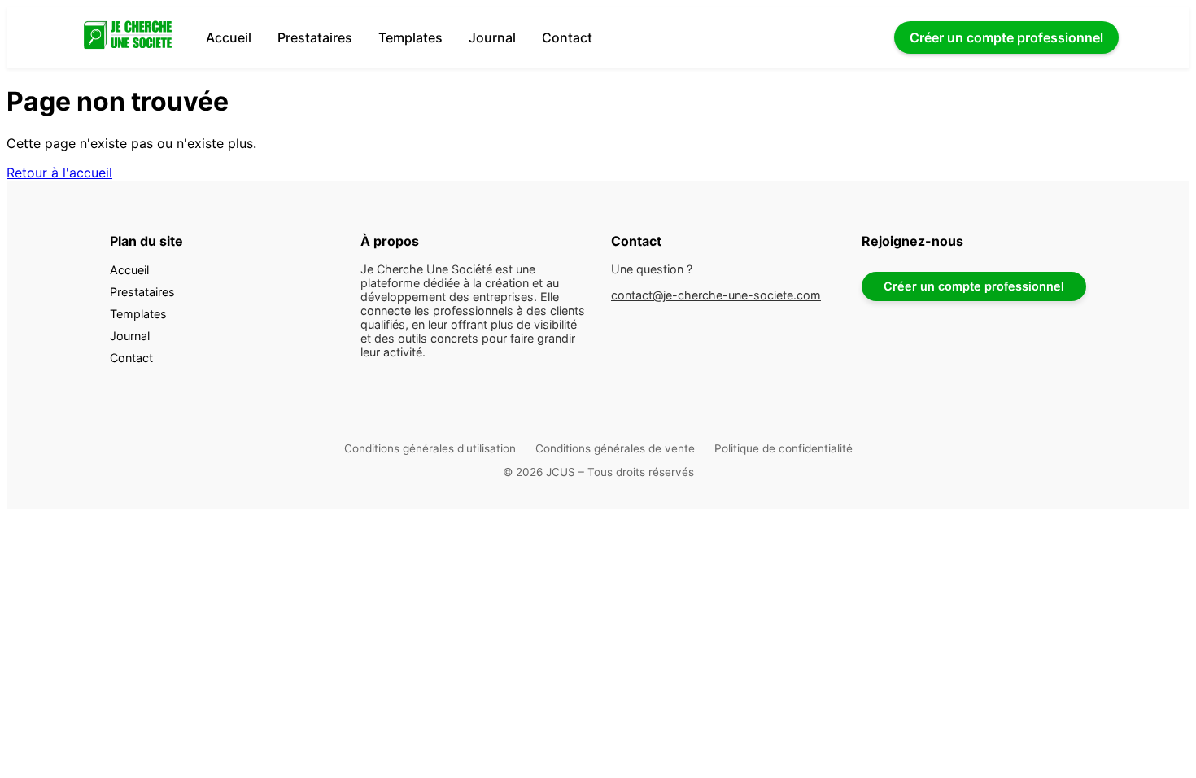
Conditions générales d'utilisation (430, 448)
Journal (492, 37)
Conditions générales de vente (615, 448)
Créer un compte (1006, 37)
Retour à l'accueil (59, 172)
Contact (567, 37)
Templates (410, 37)
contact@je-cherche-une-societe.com (716, 295)
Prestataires (314, 37)
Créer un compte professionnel (974, 286)
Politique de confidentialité (783, 448)
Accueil (228, 37)
